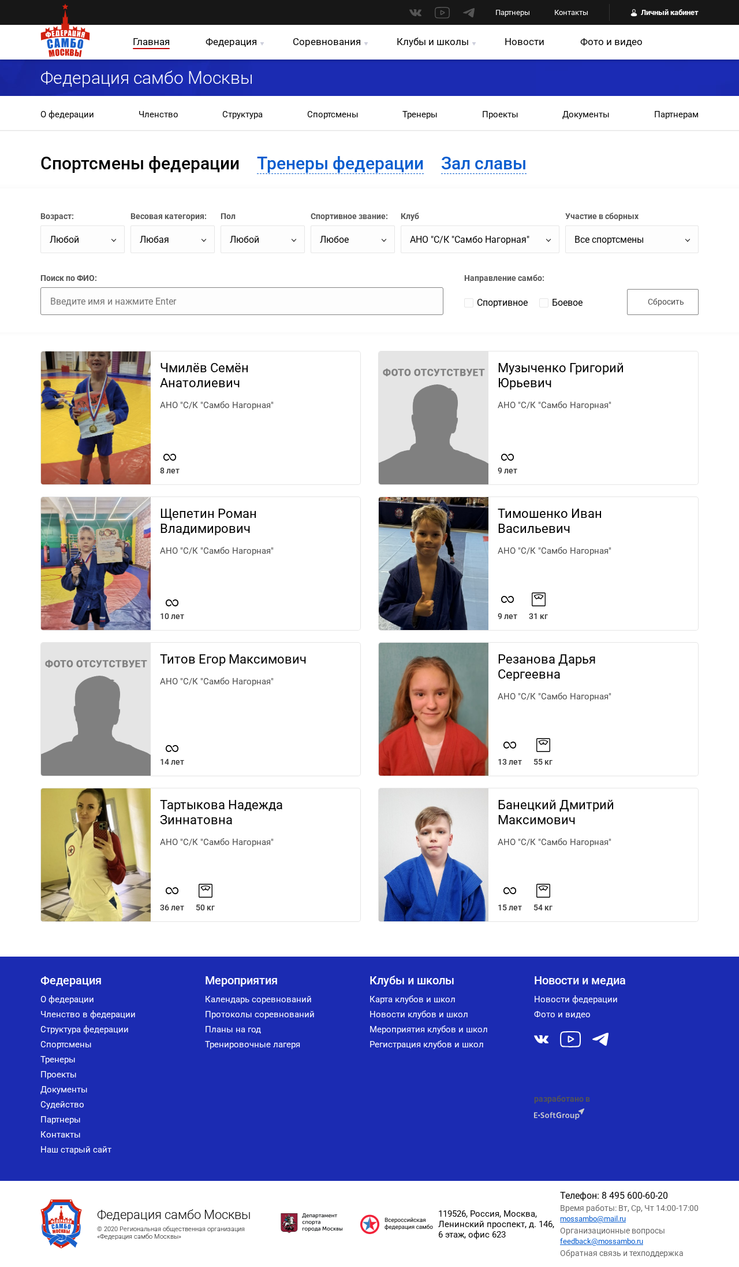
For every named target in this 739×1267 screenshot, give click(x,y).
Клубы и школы (433, 41)
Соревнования (327, 41)
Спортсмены (333, 114)
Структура (242, 114)
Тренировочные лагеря (252, 1044)
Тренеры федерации (340, 163)
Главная (151, 41)
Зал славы (484, 163)
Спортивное (502, 303)
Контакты (571, 12)
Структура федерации (84, 1029)
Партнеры (512, 12)
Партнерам (676, 114)
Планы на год (233, 1029)
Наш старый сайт (75, 1149)
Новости (524, 41)
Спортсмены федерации (140, 163)
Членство (158, 114)
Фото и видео (611, 41)
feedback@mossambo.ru (601, 1241)
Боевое (567, 303)
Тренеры (420, 114)
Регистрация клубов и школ (427, 1044)
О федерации (67, 114)
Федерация (231, 41)
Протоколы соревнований (260, 1014)
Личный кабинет (670, 12)
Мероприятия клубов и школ (429, 1029)
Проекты (500, 114)
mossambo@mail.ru (593, 1218)
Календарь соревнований (258, 999)
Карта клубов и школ (413, 999)
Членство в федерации (88, 1014)
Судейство (62, 1104)
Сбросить (666, 301)
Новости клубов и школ (419, 1014)
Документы (586, 114)
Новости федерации (576, 999)
